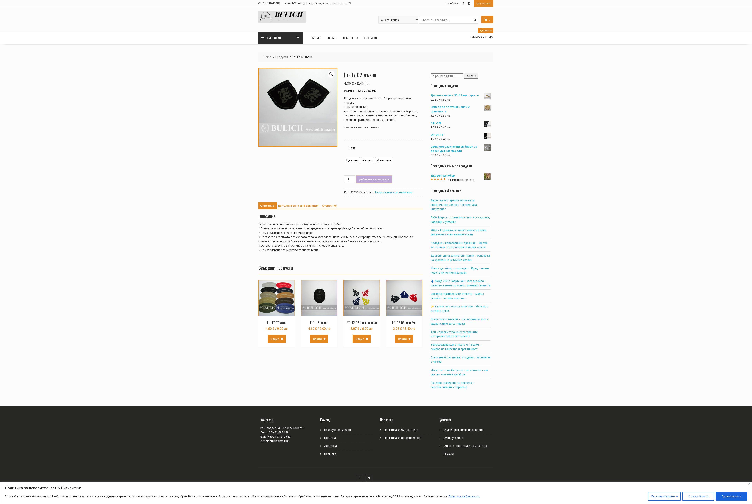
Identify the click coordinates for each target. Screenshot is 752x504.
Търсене (471, 76)
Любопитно (350, 38)
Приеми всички (731, 496)
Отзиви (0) (329, 205)
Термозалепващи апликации (394, 192)
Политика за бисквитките (401, 430)
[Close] (749, 484)
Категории (274, 38)
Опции (274, 339)
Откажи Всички (698, 496)
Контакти (370, 38)
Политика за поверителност (403, 438)
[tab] (267, 205)
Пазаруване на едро (337, 430)
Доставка (330, 446)
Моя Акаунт (483, 3)
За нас (331, 38)
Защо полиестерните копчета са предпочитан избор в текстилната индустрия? (454, 204)
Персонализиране (663, 496)
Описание (267, 205)
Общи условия (453, 438)
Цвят (352, 148)
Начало (316, 38)
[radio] (352, 160)
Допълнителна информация (298, 205)
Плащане (330, 454)
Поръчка (330, 438)
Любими (453, 3)
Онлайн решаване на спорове (463, 430)
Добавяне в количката (374, 179)
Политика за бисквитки (464, 496)
